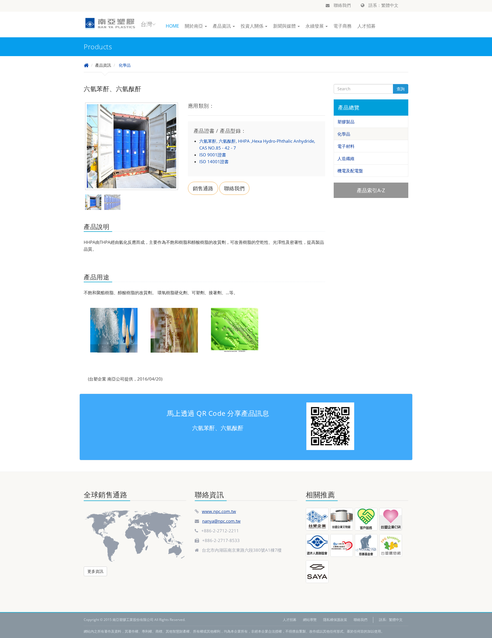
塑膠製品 (345, 121)
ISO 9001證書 (212, 155)
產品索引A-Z (371, 190)
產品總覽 (349, 107)
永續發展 (315, 26)
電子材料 (345, 146)
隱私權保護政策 (335, 619)
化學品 (125, 65)
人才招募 (366, 26)
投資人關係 (253, 26)
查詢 (401, 88)
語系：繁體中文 (382, 5)
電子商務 (342, 26)
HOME (172, 26)
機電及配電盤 (350, 170)
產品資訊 (222, 26)
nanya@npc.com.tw (221, 521)
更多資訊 (95, 571)
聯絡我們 (342, 5)
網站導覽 (310, 619)
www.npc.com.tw (219, 511)
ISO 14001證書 (214, 161)
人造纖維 (345, 158)
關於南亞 (194, 26)
